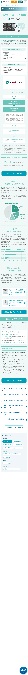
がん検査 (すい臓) (7, 444)
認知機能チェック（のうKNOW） (11, 469)
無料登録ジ (20, 2)
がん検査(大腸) (6, 453)
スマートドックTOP (5, 5)
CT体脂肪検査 (6, 457)
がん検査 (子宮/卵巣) (8, 448)
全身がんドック (18, 448)
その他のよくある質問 (13, 427)
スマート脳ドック (7, 441)
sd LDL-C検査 (6, 463)
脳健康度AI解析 (17, 441)
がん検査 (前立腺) (18, 444)
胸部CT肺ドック (16, 453)
